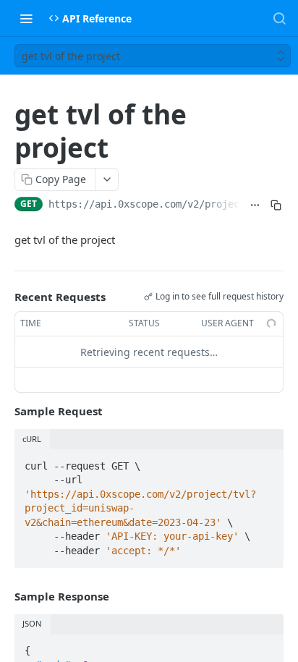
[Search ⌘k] (279, 18)
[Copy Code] (266, 461)
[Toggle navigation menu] (26, 18)
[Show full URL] (255, 205)
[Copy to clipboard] (276, 205)
